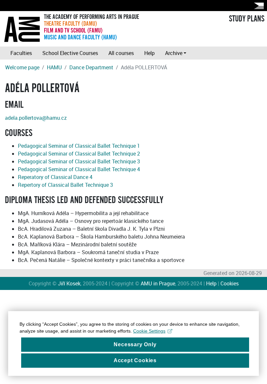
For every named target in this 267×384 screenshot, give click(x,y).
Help (149, 53)
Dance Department (91, 67)
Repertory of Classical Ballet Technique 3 (65, 184)
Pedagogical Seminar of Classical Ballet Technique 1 (79, 145)
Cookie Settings (149, 331)
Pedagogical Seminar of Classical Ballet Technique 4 (79, 169)
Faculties (21, 53)
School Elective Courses (70, 53)
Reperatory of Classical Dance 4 (55, 177)
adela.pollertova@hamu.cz (36, 117)
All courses (121, 53)
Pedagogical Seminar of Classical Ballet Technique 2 (79, 153)
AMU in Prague (158, 283)
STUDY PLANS (246, 18)
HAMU (54, 67)
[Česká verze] (257, 6)
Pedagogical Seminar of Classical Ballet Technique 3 (79, 161)
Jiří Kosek (69, 283)
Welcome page (22, 67)
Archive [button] (173, 53)
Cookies (229, 283)
